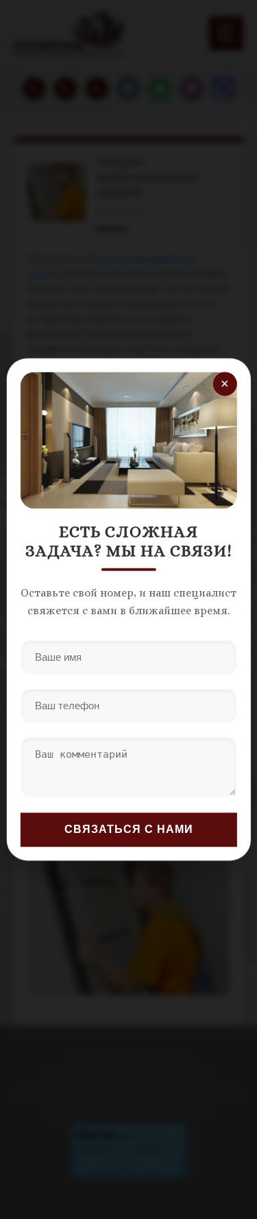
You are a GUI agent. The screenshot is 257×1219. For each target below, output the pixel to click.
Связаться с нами (128, 830)
